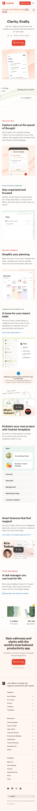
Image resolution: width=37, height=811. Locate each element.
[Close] (33, 10)
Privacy (15, 801)
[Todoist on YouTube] (8, 789)
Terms (20, 801)
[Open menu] (33, 3)
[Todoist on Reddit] (20, 789)
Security (9, 801)
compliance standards (22, 380)
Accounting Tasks (22, 456)
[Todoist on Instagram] (16, 789)
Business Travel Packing (21, 465)
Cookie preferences (29, 801)
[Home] (8, 3)
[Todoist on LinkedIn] (12, 789)
